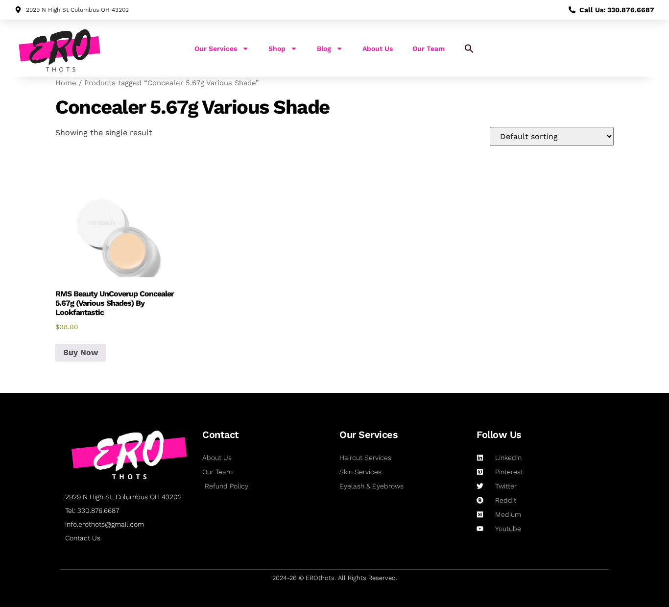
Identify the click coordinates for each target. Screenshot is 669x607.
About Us (377, 48)
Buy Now (80, 352)
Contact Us (82, 538)
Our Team (428, 48)
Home (65, 82)
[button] (469, 48)
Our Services (215, 48)
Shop (277, 48)
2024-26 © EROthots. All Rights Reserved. (334, 578)
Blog (324, 48)
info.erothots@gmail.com (104, 524)
